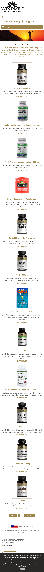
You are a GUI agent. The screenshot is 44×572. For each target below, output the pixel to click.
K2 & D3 (22, 427)
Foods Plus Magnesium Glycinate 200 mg (22, 162)
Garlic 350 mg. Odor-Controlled (22, 238)
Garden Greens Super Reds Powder (22, 199)
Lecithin (22, 500)
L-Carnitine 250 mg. (22, 463)
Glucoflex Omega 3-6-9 (22, 312)
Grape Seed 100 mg (22, 351)
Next (32, 515)
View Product (22, 96)
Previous (13, 515)
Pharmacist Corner (11, 22)
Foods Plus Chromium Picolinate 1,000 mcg (22, 125)
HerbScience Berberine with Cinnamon (22, 390)
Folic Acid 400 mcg (22, 88)
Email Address (8, 545)
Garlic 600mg (22, 275)
